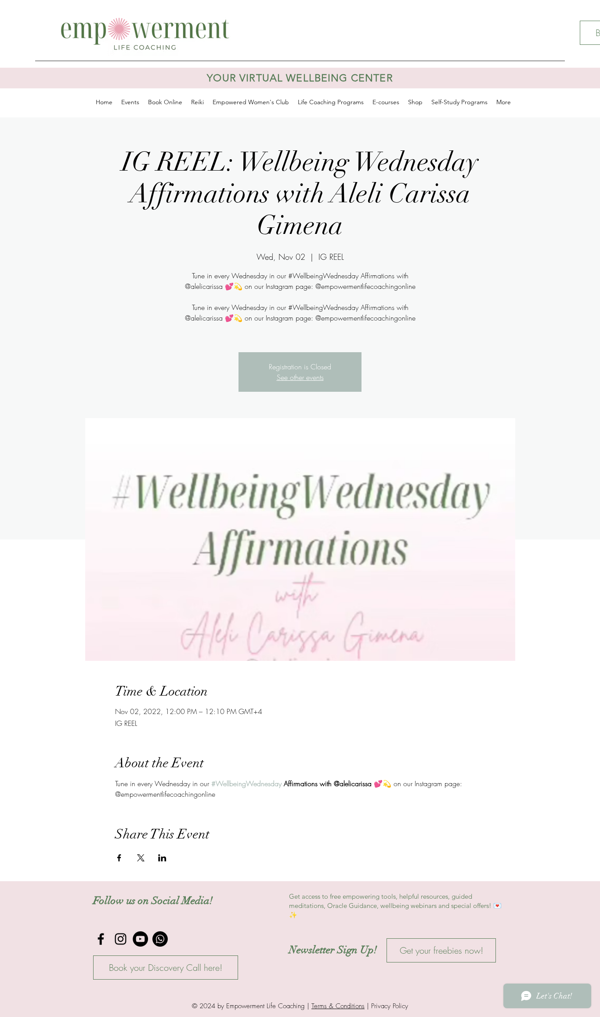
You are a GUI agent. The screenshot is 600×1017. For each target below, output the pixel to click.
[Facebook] (100, 939)
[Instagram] (120, 939)
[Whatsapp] (160, 939)
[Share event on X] (141, 857)
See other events (300, 377)
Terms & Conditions (338, 1006)
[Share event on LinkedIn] (162, 857)
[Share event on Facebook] (119, 857)
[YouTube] (140, 939)
